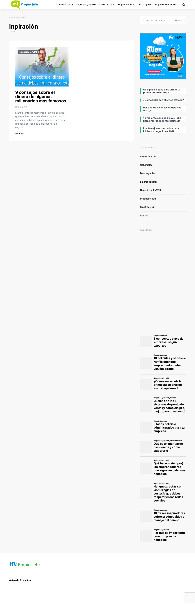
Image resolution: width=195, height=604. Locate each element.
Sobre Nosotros (64, 4)
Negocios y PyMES (86, 4)
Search (178, 20)
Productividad (148, 198)
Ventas (144, 215)
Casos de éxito (107, 4)
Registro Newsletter (166, 4)
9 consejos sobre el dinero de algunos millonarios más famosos (40, 96)
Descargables (145, 4)
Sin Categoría (147, 207)
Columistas (146, 164)
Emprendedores (126, 4)
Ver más (19, 133)
